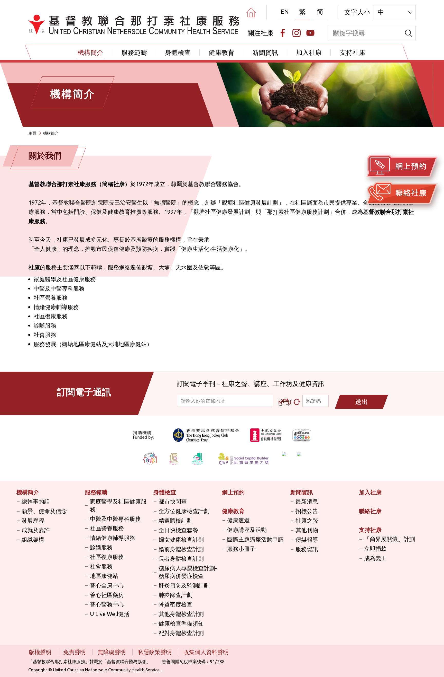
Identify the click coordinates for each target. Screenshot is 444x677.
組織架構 (33, 539)
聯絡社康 (370, 511)
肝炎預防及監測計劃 (184, 585)
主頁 (32, 133)
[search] (408, 33)
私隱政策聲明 (155, 652)
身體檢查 (178, 52)
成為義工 (375, 558)
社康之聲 (306, 520)
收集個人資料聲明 (206, 652)
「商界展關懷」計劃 (389, 539)
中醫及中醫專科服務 (115, 518)
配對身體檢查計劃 (181, 633)
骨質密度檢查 (175, 604)
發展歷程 (33, 520)
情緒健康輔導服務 (112, 537)
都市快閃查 (173, 501)
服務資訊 (306, 549)
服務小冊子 (241, 549)
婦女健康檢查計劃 (181, 539)
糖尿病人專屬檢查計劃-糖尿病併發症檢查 (188, 572)
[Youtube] (310, 33)
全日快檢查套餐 (178, 530)
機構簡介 (90, 52)
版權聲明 (41, 652)
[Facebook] (283, 33)
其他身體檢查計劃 (181, 614)
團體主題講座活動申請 (255, 539)
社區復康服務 (107, 556)
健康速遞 (238, 520)
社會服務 (101, 566)
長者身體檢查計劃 (181, 558)
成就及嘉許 (36, 530)
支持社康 (352, 52)
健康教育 (221, 52)
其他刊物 (306, 530)
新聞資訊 (265, 52)
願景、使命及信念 (44, 511)
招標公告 (306, 511)
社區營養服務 (107, 528)
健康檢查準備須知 (181, 623)
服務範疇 (134, 52)
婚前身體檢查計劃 (181, 549)
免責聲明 (75, 652)
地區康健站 (104, 576)
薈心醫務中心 (107, 604)
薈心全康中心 (107, 585)
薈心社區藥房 (107, 595)
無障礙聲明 (112, 652)
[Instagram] (296, 33)
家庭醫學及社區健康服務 (118, 505)
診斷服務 (101, 547)
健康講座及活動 (247, 529)
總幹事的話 (36, 501)
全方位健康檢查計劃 (184, 511)
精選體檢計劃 (175, 520)
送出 (361, 401)
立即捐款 (375, 548)
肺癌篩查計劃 (175, 595)
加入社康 (309, 52)
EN (285, 11)
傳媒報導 (306, 539)
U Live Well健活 (110, 614)
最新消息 (306, 501)
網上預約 (233, 492)
